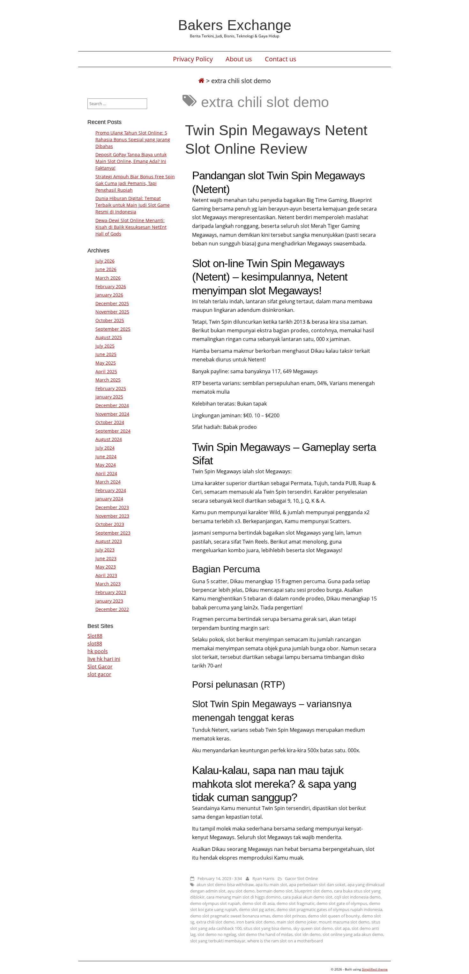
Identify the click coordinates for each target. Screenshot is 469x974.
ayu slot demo (241, 891)
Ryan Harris (263, 878)
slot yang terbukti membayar (217, 941)
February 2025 (110, 388)
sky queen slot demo (313, 928)
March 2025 (108, 380)
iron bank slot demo (255, 922)
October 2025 (109, 320)
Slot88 (94, 635)
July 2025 (105, 346)
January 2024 (109, 499)
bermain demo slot (275, 891)
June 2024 (105, 456)
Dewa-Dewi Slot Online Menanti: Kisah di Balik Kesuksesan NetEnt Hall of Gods (131, 227)
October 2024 (109, 422)
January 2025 (109, 397)
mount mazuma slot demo (344, 922)
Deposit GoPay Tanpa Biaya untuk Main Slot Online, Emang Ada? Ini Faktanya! (131, 161)
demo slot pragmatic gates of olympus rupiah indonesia (329, 909)
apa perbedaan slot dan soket (317, 884)
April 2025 (106, 371)
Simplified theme (375, 969)
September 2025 (112, 329)
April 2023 (106, 575)
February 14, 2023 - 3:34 (219, 878)
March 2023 (108, 584)
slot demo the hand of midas (265, 934)
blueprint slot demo (313, 891)
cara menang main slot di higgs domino (243, 897)
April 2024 (106, 473)
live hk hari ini (103, 658)
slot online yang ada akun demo (353, 934)
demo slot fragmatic (296, 903)
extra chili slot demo (215, 922)
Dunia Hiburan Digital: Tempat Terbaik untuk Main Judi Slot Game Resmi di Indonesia (132, 205)
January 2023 (109, 601)
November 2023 (112, 516)
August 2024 (108, 439)
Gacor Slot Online (301, 878)
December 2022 (112, 609)
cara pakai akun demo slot (307, 897)
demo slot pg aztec (257, 909)
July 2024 (105, 448)
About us (239, 59)
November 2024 (112, 414)
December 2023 (112, 507)
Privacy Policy (193, 59)
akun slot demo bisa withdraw (225, 884)
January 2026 (109, 295)
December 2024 (112, 405)
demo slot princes (289, 916)
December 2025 (112, 303)
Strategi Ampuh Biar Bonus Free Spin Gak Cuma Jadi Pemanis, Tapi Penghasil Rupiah (135, 183)
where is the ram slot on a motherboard (285, 941)
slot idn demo (307, 934)
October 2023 (109, 524)
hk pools (97, 651)
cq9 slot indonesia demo (357, 897)
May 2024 (105, 465)
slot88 (94, 643)
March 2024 (108, 482)
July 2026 (105, 261)
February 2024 (110, 490)
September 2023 (112, 533)
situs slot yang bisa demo (267, 928)
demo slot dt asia (258, 903)
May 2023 (105, 567)
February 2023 (110, 592)
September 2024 (112, 431)
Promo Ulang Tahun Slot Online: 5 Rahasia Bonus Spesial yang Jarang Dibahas (132, 139)
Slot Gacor (100, 666)
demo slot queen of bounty (334, 916)
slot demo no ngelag (216, 934)
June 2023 (105, 558)
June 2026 (105, 269)
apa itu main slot (271, 884)
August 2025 (108, 337)
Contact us (280, 59)
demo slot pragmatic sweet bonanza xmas (230, 916)
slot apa (342, 928)
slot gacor (99, 674)
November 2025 (112, 312)
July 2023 (105, 550)
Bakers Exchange (234, 25)
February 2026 (110, 286)
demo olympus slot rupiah (215, 903)
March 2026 (108, 278)
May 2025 (105, 363)
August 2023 (108, 541)
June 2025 (105, 354)
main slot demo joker (297, 922)
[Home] (201, 80)
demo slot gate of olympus (341, 903)
